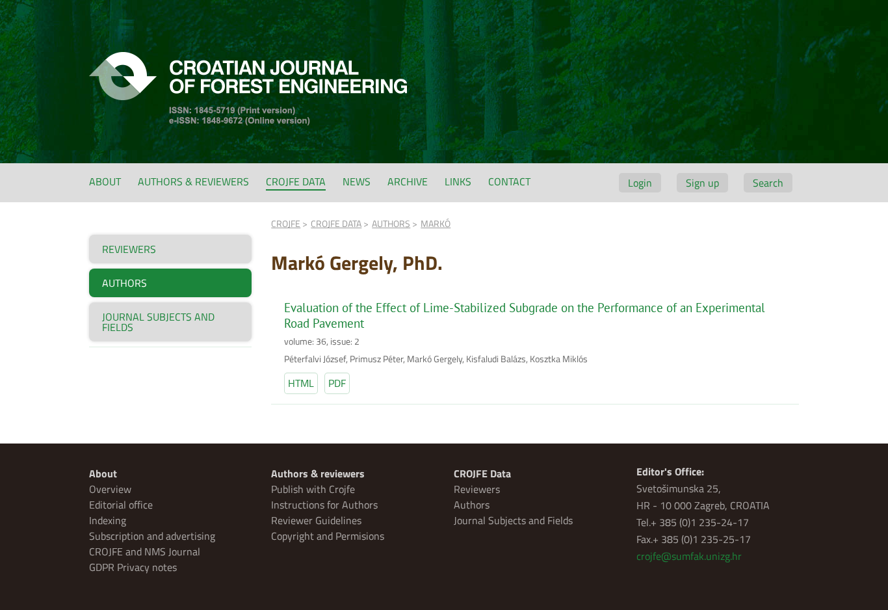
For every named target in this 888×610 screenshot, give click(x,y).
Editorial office (121, 504)
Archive (407, 181)
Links (458, 181)
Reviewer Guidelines (316, 520)
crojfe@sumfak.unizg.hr (689, 556)
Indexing (107, 520)
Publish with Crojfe (313, 489)
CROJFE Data (296, 181)
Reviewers (477, 489)
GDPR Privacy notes (133, 567)
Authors (472, 504)
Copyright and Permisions (327, 536)
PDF (337, 383)
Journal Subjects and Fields (513, 520)
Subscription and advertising (152, 536)
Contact (509, 181)
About (105, 181)
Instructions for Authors (324, 504)
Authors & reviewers (193, 181)
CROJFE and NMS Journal (144, 551)
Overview (110, 489)
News (357, 181)
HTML (301, 383)
